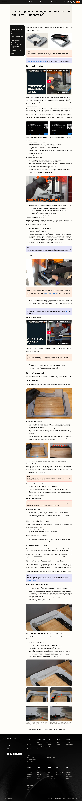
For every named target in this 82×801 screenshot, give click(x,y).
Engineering (49, 748)
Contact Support (59, 772)
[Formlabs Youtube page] (17, 754)
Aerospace (29, 776)
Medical (48, 753)
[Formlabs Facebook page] (8, 754)
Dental (48, 751)
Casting (48, 755)
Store (78, 1)
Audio (28, 789)
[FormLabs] (5, 1)
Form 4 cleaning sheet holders (38, 145)
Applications (43, 1)
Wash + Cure (39, 742)
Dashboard (58, 744)
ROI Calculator (39, 778)
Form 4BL (29, 748)
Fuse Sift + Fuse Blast (41, 746)
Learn (48, 1)
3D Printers (24, 1)
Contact (58, 1)
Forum (38, 781)
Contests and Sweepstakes (68, 798)
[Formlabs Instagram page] (14, 754)
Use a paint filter (38, 556)
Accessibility (58, 774)
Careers (48, 772)
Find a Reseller (69, 774)
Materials (31, 1)
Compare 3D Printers (31, 761)
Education (29, 783)
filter (67, 311)
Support (53, 1)
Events (38, 776)
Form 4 (28, 742)
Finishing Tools (40, 748)
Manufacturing (30, 772)
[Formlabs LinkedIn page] (20, 754)
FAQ (76, 798)
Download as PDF (65, 20)
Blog (38, 772)
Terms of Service (57, 798)
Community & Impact (51, 778)
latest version (42, 142)
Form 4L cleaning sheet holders (38, 147)
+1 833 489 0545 (69, 770)
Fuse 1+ (28, 755)
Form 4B (29, 744)
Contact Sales (68, 772)
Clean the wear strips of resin (51, 293)
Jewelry (28, 787)
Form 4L (28, 746)
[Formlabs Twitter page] (11, 754)
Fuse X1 (28, 753)
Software (36, 1)
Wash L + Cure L (40, 744)
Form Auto (29, 751)
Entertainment (30, 785)
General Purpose (50, 746)
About (48, 770)
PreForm (57, 742)
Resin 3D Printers (30, 757)
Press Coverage (50, 776)
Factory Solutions (69, 744)
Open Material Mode (51, 757)
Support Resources (60, 770)
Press (48, 774)
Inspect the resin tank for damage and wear (37, 61)
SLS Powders (49, 744)
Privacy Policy (49, 798)
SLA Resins (49, 742)
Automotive (29, 774)
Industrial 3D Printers (31, 759)
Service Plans (68, 742)
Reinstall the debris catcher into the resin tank (39, 599)
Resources (39, 774)
